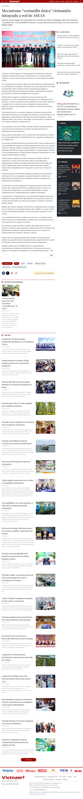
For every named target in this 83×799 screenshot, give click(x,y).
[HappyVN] (47, 770)
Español (67, 1)
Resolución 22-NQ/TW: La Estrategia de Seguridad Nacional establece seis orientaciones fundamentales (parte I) (68, 109)
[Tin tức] (71, 770)
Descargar (29, 760)
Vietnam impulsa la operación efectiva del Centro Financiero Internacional (17, 618)
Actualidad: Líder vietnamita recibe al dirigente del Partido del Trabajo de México (64, 169)
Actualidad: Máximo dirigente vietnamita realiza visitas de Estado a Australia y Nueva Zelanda (64, 186)
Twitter (7, 273)
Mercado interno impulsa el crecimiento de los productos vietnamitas (18, 423)
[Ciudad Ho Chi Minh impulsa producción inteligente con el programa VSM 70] (45, 344)
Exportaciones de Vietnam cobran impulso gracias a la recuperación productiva (15, 363)
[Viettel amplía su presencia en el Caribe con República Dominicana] (45, 485)
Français (62, 1)
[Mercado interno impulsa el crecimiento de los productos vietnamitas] (45, 427)
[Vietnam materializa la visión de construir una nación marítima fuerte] (45, 445)
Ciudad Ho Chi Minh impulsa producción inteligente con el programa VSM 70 (18, 342)
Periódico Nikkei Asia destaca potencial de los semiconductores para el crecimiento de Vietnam (17, 577)
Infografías (64, 83)
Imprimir (12, 273)
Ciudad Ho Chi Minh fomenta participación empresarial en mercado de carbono (17, 657)
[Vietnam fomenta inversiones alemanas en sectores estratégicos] (45, 726)
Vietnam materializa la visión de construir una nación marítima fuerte (17, 442)
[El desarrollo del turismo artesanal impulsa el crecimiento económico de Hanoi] (45, 387)
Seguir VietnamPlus (40, 273)
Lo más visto (64, 32)
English (57, 1)
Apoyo (64, 776)
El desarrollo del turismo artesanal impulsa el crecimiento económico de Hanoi (17, 384)
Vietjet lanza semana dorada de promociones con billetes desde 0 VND (68, 64)
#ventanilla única (7, 263)
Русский (76, 1)
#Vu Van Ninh (6, 267)
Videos (63, 123)
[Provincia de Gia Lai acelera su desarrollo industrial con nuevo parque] (45, 641)
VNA (75, 776)
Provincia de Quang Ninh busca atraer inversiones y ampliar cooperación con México (17, 531)
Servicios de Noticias (48, 779)
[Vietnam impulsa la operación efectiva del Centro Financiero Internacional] (45, 622)
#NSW (16, 263)
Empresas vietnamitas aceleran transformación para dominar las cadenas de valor (15, 742)
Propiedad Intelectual (40, 776)
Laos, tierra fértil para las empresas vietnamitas (16, 462)
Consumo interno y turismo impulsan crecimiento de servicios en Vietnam (68, 36)
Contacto (65, 779)
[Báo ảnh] (35, 770)
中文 (71, 1)
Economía (5, 6)
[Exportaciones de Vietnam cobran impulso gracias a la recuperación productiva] (45, 365)
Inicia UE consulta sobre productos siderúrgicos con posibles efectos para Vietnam (68, 56)
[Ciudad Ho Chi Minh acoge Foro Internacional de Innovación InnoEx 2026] (45, 681)
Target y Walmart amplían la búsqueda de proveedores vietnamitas (17, 599)
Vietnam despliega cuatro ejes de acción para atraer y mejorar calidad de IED (68, 73)
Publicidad (58, 779)
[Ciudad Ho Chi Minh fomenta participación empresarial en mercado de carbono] (45, 659)
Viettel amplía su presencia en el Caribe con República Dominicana (17, 481)
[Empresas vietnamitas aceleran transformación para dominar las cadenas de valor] (45, 744)
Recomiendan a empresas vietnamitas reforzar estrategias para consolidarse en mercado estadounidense (17, 702)
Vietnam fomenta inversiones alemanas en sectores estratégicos (17, 722)
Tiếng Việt (51, 1)
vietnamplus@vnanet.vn (40, 790)
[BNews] (79, 770)
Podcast (64, 162)
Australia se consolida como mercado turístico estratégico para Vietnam (68, 46)
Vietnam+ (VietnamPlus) (15, 1)
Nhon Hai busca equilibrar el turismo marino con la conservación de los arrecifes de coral (68, 146)
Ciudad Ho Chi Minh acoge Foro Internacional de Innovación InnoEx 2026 (16, 679)
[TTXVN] (57, 770)
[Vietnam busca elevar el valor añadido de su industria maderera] (45, 408)
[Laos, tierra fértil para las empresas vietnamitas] (45, 466)
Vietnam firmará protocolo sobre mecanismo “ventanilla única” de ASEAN (10, 303)
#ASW (23, 263)
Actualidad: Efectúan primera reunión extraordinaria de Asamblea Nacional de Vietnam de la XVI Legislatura (64, 205)
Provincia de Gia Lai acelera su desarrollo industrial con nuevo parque (17, 637)
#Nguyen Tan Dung (40, 263)
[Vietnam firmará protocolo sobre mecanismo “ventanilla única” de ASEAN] (10, 290)
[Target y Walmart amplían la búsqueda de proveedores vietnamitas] (45, 603)
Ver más (7, 335)
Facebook (3, 273)
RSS (60, 776)
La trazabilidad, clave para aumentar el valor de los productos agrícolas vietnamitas (17, 505)
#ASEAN (30, 263)
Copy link (16, 273)
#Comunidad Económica (19, 267)
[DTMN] (24, 770)
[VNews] (64, 770)
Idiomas (70, 776)
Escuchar (64, 176)
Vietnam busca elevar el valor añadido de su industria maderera (17, 404)
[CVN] (13, 770)
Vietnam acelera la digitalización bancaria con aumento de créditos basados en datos (15, 556)
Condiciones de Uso (52, 776)
